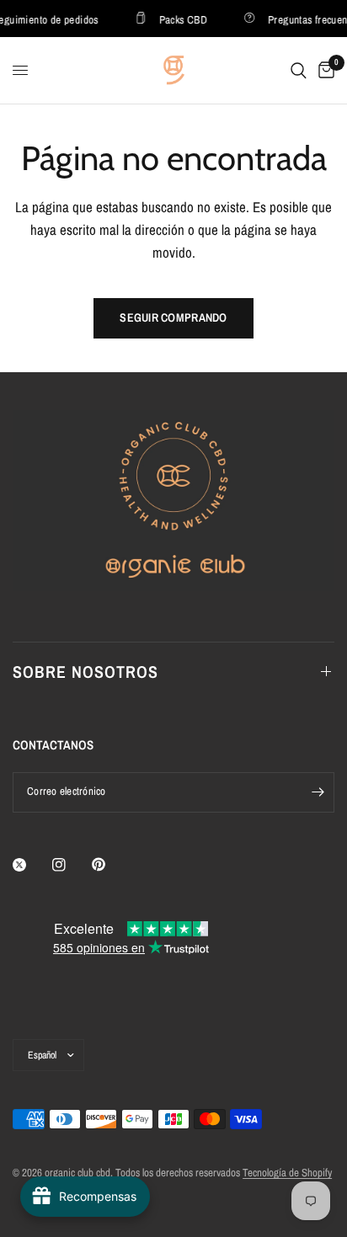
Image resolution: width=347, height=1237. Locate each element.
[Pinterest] (110, 864)
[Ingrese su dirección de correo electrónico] (317, 792)
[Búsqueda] (298, 70)
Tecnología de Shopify (287, 1172)
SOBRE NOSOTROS (85, 671)
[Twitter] (31, 864)
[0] (323, 70)
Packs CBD (181, 19)
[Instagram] (70, 864)
